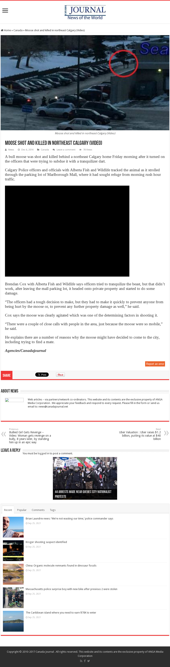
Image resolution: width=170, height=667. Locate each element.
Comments (38, 510)
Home (7, 30)
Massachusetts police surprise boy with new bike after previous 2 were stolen (71, 589)
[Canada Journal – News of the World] (85, 11)
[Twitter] (88, 660)
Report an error (155, 363)
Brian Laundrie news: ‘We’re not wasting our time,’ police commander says (69, 518)
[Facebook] (85, 660)
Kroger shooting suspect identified (46, 542)
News (11, 149)
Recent (8, 510)
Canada (18, 30)
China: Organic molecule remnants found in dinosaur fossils (61, 565)
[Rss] (81, 660)
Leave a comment (66, 149)
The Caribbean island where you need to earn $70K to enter (61, 612)
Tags (53, 510)
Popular (22, 510)
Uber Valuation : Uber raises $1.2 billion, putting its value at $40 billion (140, 434)
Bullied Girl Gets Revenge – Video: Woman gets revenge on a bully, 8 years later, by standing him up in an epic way (30, 436)
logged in (43, 453)
